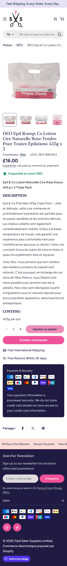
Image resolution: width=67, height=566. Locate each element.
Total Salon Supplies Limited (33, 541)
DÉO (19, 45)
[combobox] (33, 34)
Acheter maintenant (33, 340)
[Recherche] (59, 34)
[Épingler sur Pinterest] (43, 428)
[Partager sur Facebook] (23, 428)
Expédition (9, 165)
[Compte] (55, 19)
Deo (23, 154)
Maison (7, 45)
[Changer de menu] (5, 19)
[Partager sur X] (33, 428)
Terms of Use (44, 488)
